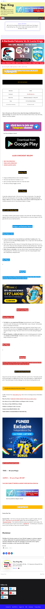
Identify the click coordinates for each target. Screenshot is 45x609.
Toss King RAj (17, 562)
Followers (5, 588)
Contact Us (8, 607)
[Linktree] (5, 1)
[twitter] (11, 589)
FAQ (26, 607)
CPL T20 (24, 23)
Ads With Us (14, 607)
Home (19, 23)
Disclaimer (31, 607)
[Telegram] (3, 1)
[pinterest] (2, 593)
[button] (41, 18)
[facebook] (2, 589)
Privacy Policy (37, 607)
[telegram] (2, 597)
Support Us (21, 607)
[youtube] (11, 593)
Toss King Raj (7, 6)
